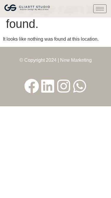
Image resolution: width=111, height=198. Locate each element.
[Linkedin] (47, 86)
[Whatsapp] (79, 86)
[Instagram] (63, 86)
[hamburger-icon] (100, 8)
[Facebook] (31, 86)
